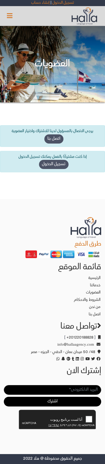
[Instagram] (81, 359)
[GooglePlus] (67, 359)
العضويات (93, 292)
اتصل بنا (53, 138)
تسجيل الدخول (53, 164)
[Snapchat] (62, 359)
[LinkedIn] (76, 359)
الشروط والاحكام (87, 300)
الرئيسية (94, 278)
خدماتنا (95, 285)
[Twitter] (92, 359)
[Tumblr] (72, 359)
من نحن (94, 307)
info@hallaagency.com (75, 345)
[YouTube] (87, 359)
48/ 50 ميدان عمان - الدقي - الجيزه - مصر (63, 352)
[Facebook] (97, 359)
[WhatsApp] (57, 359)
